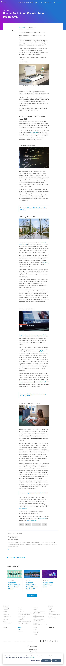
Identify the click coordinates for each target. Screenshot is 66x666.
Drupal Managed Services (24, 614)
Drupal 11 (20, 609)
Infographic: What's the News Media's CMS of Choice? (14, 586)
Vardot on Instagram (43, 641)
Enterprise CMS (21, 616)
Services (26, 2)
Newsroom (35, 632)
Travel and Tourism (7, 623)
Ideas (36, 2)
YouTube (55, 641)
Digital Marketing (52, 617)
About (41, 2)
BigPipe (42, 351)
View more (32, 595)
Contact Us (47, 2)
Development (51, 611)
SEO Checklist (23, 508)
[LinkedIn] (8, 549)
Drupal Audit (21, 611)
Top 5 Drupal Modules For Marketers (37, 493)
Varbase (35, 609)
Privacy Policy (31, 657)
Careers (35, 634)
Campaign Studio (37, 620)
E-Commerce (21, 619)
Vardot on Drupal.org (58, 641)
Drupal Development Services (25, 613)
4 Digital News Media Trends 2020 (48, 585)
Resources (20, 631)
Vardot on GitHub (41, 641)
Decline (56, 660)
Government (6, 614)
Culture (34, 629)
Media (4, 613)
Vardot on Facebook (48, 641)
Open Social (36, 623)
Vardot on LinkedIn (52, 641)
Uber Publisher (36, 612)
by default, (46, 262)
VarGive (35, 617)
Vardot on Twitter (50, 641)
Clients (32, 2)
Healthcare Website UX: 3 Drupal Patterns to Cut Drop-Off (32, 586)
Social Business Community (24, 621)
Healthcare (5, 618)
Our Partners (36, 631)
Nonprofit (5, 609)
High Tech (5, 619)
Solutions (20, 2)
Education (5, 611)
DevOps (50, 616)
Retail (4, 621)
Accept (46, 660)
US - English (64, 2)
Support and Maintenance (54, 614)
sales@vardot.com (32, 520)
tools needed (34, 132)
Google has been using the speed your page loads (32, 335)
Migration (50, 613)
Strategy (50, 608)
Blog (8, 10)
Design (49, 609)
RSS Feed (45, 641)
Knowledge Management (24, 623)
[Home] (6, 2)
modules (24, 136)
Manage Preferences (35, 660)
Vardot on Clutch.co (61, 641)
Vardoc (34, 615)
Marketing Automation (23, 618)
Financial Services (7, 616)
